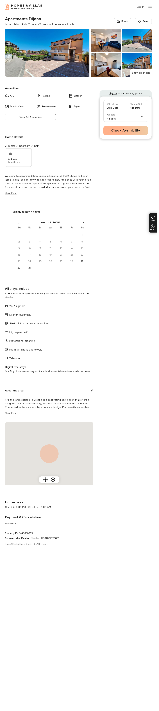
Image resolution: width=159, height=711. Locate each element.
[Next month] (83, 223)
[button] (82, 261)
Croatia (28, 544)
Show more (11, 193)
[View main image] (47, 53)
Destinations (18, 544)
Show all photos (141, 72)
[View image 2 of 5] (106, 40)
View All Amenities (30, 117)
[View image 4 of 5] (106, 65)
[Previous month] (18, 223)
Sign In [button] (140, 7)
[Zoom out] (52, 479)
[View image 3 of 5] (137, 40)
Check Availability (125, 130)
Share (124, 21)
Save (145, 21)
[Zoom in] (45, 479)
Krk (35, 544)
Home (8, 544)
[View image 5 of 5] (137, 65)
